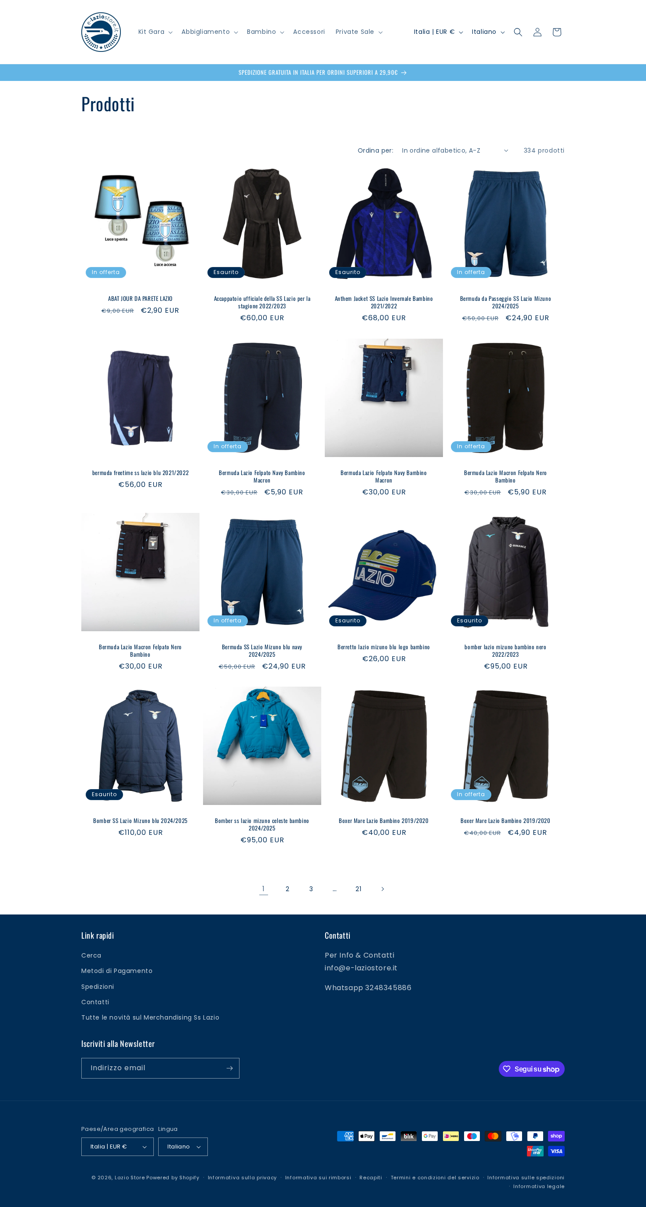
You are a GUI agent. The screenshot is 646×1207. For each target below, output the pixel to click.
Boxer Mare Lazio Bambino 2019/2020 (383, 820)
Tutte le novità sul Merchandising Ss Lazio (150, 1017)
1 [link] (263, 889)
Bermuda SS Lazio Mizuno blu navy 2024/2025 (262, 650)
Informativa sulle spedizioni (526, 1177)
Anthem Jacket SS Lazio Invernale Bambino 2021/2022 (384, 302)
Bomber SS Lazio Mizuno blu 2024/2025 (140, 820)
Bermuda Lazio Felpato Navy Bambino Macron (262, 476)
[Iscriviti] (229, 1068)
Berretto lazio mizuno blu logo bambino (384, 647)
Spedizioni (97, 986)
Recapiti (370, 1177)
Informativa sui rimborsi (318, 1177)
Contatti (95, 1002)
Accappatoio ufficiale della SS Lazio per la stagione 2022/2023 (262, 302)
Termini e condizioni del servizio (435, 1177)
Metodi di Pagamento (116, 971)
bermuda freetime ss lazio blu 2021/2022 (140, 472)
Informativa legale (539, 1186)
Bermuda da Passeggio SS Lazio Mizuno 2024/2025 (506, 302)
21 (358, 889)
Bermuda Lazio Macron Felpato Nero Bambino (505, 476)
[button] (155, 31)
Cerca (91, 955)
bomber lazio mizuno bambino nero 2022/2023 (505, 650)
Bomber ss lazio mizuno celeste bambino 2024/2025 (262, 824)
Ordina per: (375, 150)
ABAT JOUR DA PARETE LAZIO (140, 298)
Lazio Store (130, 1177)
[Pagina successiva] (382, 889)
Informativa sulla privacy (242, 1177)
